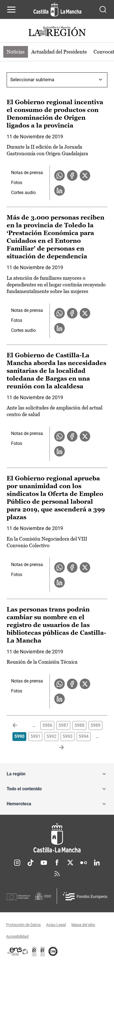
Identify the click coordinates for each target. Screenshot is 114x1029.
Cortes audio (23, 192)
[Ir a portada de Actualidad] (57, 32)
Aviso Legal (56, 925)
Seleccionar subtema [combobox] (32, 79)
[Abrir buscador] (103, 9)
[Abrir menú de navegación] (11, 9)
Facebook (57, 862)
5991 (35, 736)
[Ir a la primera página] (19, 725)
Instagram (17, 862)
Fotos (16, 182)
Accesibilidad (17, 936)
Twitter (70, 862)
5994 (84, 736)
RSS (57, 873)
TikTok (30, 862)
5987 (63, 725)
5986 (47, 725)
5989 (95, 725)
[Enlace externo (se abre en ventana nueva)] (43, 951)
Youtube (43, 862)
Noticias (16, 52)
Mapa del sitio (83, 925)
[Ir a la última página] (57, 747)
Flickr (83, 862)
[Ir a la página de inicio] (57, 9)
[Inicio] (57, 838)
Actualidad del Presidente (59, 52)
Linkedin (96, 862)
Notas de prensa (27, 172)
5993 (67, 736)
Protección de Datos (23, 925)
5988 (79, 725)
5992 (51, 736)
